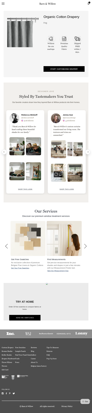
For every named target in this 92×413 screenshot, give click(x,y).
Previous (4, 151)
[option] (25, 151)
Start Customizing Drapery (64, 69)
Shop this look (25, 189)
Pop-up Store (52, 359)
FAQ (48, 355)
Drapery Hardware (8, 359)
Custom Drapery (8, 347)
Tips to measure (53, 347)
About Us (34, 362)
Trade (17, 359)
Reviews (34, 347)
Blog (32, 351)
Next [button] (85, 246)
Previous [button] (6, 246)
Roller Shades (7, 355)
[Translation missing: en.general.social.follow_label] (3, 394)
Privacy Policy (66, 406)
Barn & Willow (27, 406)
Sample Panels (20, 351)
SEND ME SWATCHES (25, 318)
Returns (49, 351)
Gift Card (5, 370)
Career (33, 359)
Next (87, 151)
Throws (4, 366)
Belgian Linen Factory (39, 366)
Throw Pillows (7, 362)
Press (17, 362)
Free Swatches (20, 347)
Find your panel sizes (23, 355)
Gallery (33, 355)
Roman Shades (7, 351)
